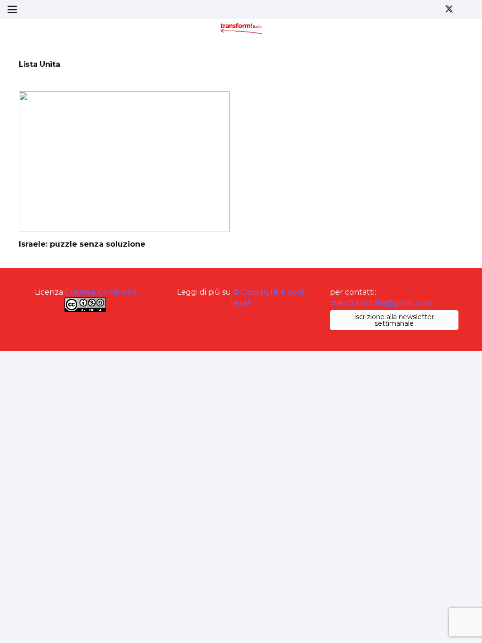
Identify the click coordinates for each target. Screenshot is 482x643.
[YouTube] (466, 9)
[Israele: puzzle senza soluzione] (124, 161)
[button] (12, 9)
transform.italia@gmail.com (381, 302)
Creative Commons (100, 292)
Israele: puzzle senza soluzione (82, 244)
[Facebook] (432, 9)
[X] (449, 9)
